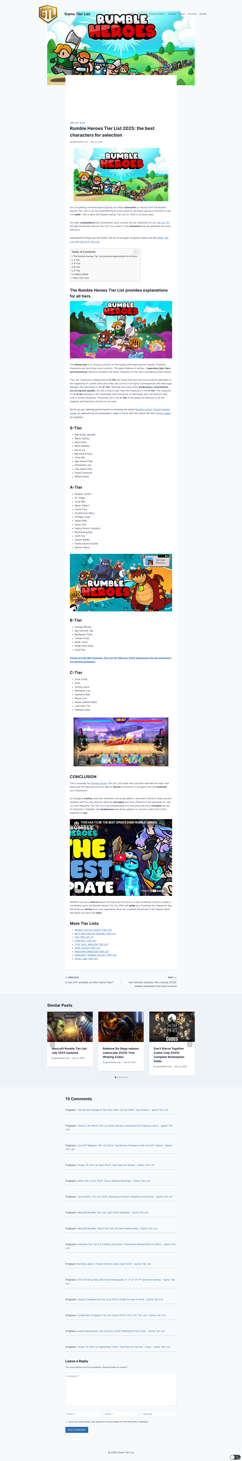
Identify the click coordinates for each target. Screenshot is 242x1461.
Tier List (142, 13)
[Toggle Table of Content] (134, 252)
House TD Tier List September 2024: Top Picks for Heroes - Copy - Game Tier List (123, 1347)
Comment (73, 1376)
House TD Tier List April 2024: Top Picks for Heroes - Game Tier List (115, 1165)
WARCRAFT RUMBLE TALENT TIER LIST (96, 955)
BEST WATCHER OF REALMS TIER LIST (95, 933)
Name (71, 1414)
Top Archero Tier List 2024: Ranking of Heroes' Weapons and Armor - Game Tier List (125, 1196)
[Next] (189, 1043)
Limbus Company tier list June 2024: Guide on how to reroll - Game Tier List (120, 1299)
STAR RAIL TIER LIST (85, 940)
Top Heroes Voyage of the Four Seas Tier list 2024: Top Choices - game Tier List (122, 1109)
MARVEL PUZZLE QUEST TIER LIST (93, 930)
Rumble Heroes (99, 783)
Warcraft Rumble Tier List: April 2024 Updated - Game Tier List (112, 1212)
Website (147, 1414)
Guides (172, 13)
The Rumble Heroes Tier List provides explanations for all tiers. (105, 256)
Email (109, 1414)
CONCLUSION (81, 274)
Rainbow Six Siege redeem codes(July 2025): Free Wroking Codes (121, 1053)
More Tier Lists (81, 278)
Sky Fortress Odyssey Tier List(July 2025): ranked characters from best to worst (153, 982)
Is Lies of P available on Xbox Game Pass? (89, 980)
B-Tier (77, 267)
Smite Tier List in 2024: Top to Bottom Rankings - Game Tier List (113, 1180)
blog (82, 123)
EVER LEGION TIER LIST (87, 948)
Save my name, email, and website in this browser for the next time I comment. (108, 1421)
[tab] (115, 1077)
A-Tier (77, 263)
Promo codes (163, 413)
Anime (203, 13)
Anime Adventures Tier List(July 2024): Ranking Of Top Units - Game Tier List (121, 1331)
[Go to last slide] (52, 1043)
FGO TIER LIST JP (84, 937)
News (182, 13)
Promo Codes (157, 13)
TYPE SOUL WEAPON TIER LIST (91, 944)
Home (131, 13)
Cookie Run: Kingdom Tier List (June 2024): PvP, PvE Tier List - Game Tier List (121, 1315)
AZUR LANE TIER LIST (86, 958)
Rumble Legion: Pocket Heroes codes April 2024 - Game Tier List (114, 1263)
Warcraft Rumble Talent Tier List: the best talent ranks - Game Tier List (117, 1228)
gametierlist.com (80, 142)
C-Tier (77, 270)
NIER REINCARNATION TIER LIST (92, 951)
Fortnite (192, 13)
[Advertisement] (121, 100)
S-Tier (77, 260)
